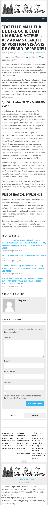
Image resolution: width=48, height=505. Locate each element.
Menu (5, 19)
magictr (4, 53)
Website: (7, 383)
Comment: (8, 337)
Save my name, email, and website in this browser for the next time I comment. (22, 397)
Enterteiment (28, 53)
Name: (7, 361)
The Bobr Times (27, 479)
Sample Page (24, 482)
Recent (35, 415)
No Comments (40, 53)
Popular (13, 415)
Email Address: (10, 372)
